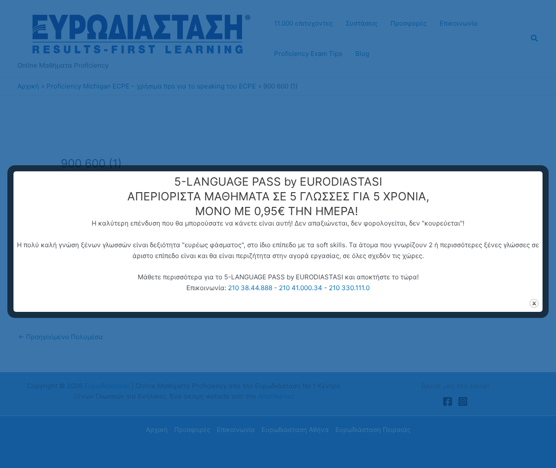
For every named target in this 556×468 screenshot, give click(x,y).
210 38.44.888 (250, 288)
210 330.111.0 (349, 288)
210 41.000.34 (300, 288)
